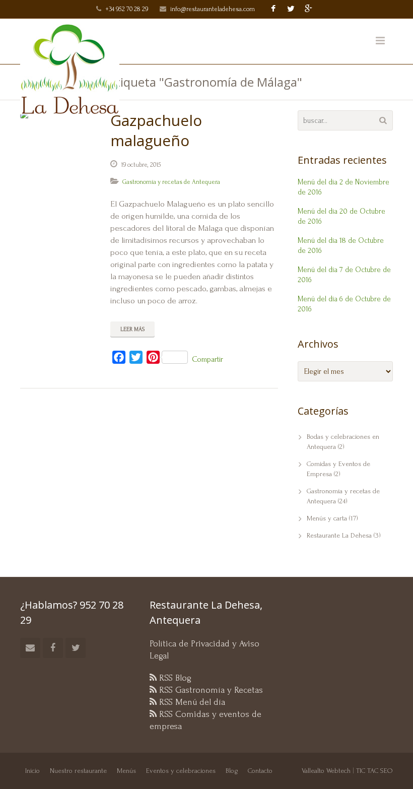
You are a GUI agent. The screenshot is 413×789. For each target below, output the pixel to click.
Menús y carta (327, 518)
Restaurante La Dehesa (339, 535)
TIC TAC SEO (374, 770)
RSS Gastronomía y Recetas (210, 690)
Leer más (132, 329)
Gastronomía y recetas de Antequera (171, 181)
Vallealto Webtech (326, 770)
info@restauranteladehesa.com (212, 9)
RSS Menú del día (191, 702)
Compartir (207, 359)
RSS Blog (174, 678)
